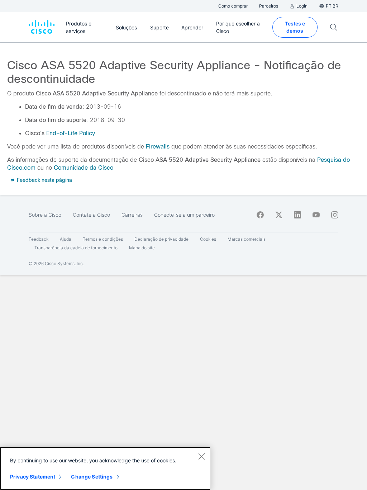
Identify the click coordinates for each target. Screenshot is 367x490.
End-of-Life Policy (70, 133)
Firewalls (158, 146)
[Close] (201, 456)
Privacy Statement (32, 476)
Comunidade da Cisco (83, 168)
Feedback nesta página (43, 180)
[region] (105, 468)
